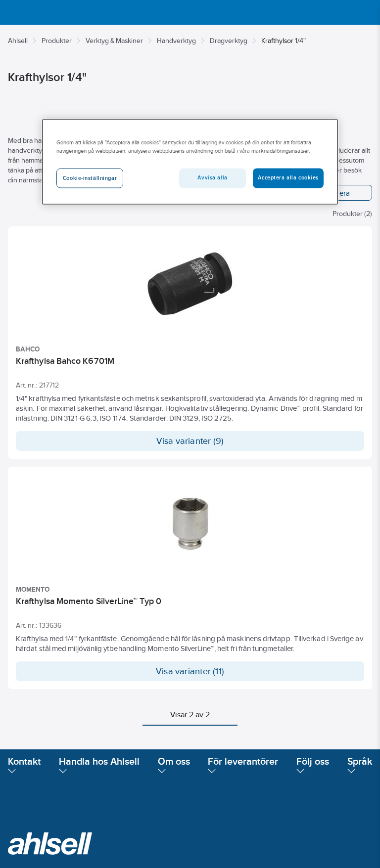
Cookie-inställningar (90, 178)
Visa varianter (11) (190, 671)
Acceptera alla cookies (288, 177)
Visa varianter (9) (190, 441)
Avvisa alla (212, 177)
